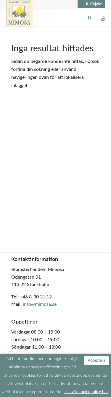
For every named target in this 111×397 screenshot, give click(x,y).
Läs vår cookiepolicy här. (87, 392)
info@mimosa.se (40, 304)
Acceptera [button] (96, 360)
